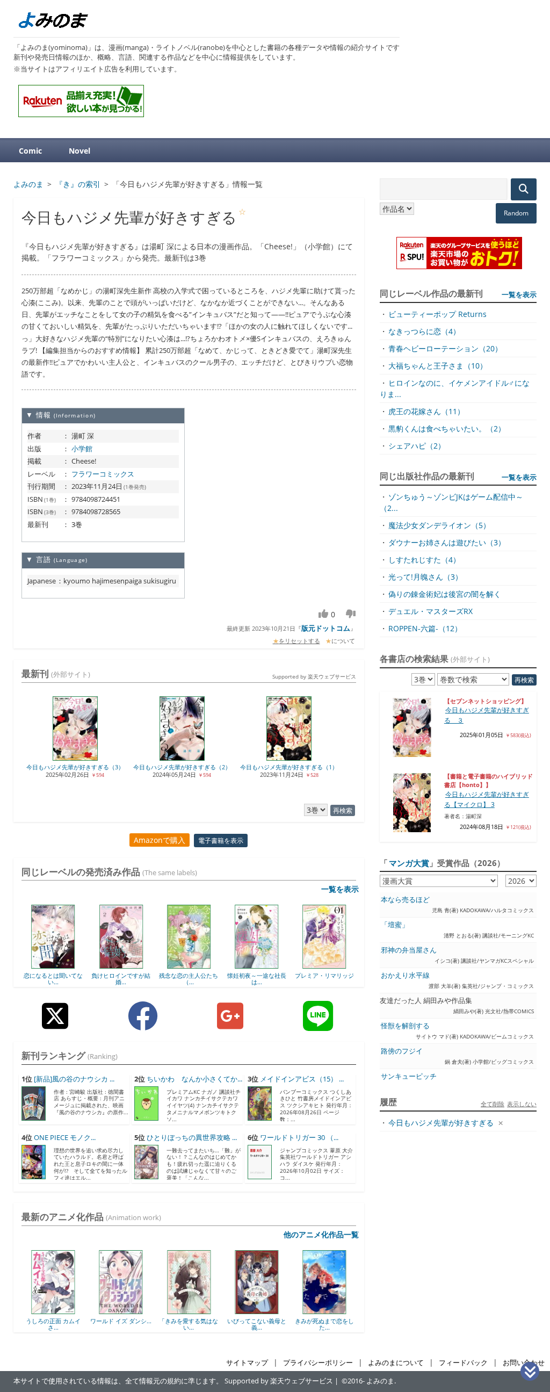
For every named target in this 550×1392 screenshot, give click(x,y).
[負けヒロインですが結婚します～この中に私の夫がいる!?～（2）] (121, 964)
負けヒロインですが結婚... (120, 978)
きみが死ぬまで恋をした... (263, 1324)
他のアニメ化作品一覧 (321, 1234)
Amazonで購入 (159, 840)
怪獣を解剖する (405, 1025)
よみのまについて (396, 1362)
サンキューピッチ (409, 1076)
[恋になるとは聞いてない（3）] (53, 964)
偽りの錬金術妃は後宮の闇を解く (444, 594)
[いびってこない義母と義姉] (196, 1310)
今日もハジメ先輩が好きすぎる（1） (289, 767)
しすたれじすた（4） (424, 559)
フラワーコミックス (102, 474)
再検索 (342, 810)
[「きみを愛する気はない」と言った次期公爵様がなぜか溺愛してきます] (128, 1310)
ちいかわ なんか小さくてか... (194, 1079)
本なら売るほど (405, 899)
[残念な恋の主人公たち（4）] (189, 964)
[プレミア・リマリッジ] (324, 964)
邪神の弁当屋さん (409, 950)
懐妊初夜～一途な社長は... (256, 978)
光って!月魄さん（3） (425, 577)
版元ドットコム (325, 628)
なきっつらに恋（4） (424, 331)
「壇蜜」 (395, 924)
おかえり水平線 (405, 975)
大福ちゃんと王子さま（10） (437, 365)
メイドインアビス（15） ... (302, 1079)
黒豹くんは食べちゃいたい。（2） (446, 428)
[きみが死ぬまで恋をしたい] (263, 1310)
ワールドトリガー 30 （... (299, 1137)
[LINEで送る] (318, 1024)
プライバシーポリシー (318, 1362)
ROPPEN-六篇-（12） (425, 628)
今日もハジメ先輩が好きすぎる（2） (182, 767)
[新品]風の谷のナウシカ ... (74, 1079)
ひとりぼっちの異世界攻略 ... (192, 1137)
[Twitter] (55, 1024)
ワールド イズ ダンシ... (60, 1321)
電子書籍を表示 (220, 840)
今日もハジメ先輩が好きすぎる (441, 1122)
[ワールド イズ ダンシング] (60, 1310)
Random (516, 213)
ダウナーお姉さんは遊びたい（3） (446, 542)
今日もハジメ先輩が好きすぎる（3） (75, 767)
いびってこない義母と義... (196, 1324)
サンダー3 (331, 1321)
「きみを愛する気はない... (127, 1324)
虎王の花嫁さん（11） (426, 411)
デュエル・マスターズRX (430, 611)
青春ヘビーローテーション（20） (445, 348)
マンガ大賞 (409, 862)
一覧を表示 (340, 889)
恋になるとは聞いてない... (53, 978)
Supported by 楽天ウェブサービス (314, 676)
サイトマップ (247, 1362)
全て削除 (492, 1104)
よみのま (380, 1381)
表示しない (522, 1104)
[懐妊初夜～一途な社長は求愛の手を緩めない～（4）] (256, 964)
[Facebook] (143, 1024)
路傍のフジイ (402, 1051)
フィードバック (463, 1362)
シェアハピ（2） (416, 446)
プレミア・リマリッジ (324, 975)
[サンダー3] (331, 1310)
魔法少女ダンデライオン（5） (439, 525)
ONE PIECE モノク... (65, 1137)
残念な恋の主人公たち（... (188, 978)
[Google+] (230, 1024)
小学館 (81, 448)
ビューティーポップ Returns (437, 314)
